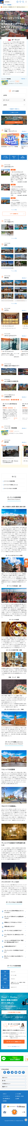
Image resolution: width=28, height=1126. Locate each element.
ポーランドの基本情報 (9, 481)
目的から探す (14, 157)
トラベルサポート (6, 1096)
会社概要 (17, 1098)
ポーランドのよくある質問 (10, 488)
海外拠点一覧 (18, 1017)
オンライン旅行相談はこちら (13, 1046)
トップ (2, 9)
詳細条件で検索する (14, 109)
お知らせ (4, 1093)
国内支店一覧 (9, 1017)
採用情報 (4, 1100)
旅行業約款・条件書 (19, 1096)
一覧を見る (23, 78)
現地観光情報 (22, 157)
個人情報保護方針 (6, 1098)
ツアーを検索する (14, 213)
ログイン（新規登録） (7, 4)
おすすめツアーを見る (5, 157)
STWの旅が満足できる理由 (14, 1012)
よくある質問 (18, 1093)
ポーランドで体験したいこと (10, 484)
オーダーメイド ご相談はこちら (14, 1041)
